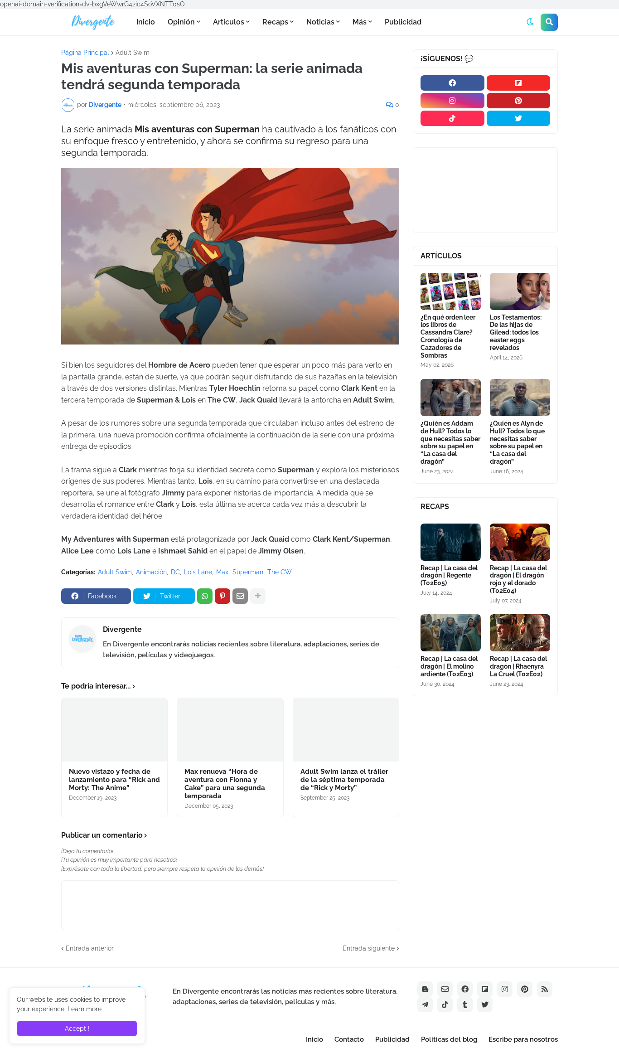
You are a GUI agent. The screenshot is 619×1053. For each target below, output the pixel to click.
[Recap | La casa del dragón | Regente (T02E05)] (451, 542)
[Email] (240, 596)
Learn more (85, 1009)
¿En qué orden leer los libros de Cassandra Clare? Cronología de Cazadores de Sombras (448, 336)
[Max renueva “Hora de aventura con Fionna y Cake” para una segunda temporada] (230, 730)
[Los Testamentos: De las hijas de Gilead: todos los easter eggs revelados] (520, 291)
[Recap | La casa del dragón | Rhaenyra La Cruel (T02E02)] (520, 632)
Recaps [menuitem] (275, 22)
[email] (445, 989)
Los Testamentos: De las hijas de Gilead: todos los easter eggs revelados (516, 332)
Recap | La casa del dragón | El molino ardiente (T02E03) (449, 666)
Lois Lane (198, 572)
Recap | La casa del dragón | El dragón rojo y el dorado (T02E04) (518, 579)
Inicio (314, 1039)
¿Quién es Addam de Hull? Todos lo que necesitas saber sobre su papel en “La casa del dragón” (450, 442)
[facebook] (452, 83)
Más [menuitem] (360, 22)
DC (175, 572)
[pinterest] (519, 100)
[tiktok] (452, 118)
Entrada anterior (90, 948)
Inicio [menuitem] (145, 22)
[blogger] (425, 989)
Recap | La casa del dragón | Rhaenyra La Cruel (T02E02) (518, 666)
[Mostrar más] (258, 596)
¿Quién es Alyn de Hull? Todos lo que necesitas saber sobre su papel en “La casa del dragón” (517, 442)
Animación (151, 572)
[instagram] (452, 100)
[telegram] (425, 1004)
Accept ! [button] (77, 1028)
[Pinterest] (222, 596)
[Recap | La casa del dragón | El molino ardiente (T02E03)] (451, 632)
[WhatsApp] (205, 596)
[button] (530, 22)
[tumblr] (465, 1004)
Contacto (349, 1039)
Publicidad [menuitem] (403, 22)
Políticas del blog (449, 1039)
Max (222, 572)
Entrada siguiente (369, 948)
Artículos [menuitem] (228, 22)
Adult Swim (133, 52)
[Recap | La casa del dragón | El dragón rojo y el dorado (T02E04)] (520, 542)
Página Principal (85, 52)
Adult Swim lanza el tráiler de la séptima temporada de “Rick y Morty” (344, 779)
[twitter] (519, 118)
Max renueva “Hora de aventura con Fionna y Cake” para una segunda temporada (224, 783)
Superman (247, 572)
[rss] (544, 989)
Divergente (122, 629)
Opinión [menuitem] (181, 22)
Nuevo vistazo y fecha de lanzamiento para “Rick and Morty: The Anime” (114, 779)
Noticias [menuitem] (320, 22)
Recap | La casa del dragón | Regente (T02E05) (449, 575)
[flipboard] (519, 83)
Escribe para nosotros (523, 1039)
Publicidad (392, 1039)
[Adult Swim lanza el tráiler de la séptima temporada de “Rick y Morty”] (346, 730)
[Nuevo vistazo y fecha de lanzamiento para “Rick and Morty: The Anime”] (114, 730)
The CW (279, 572)
